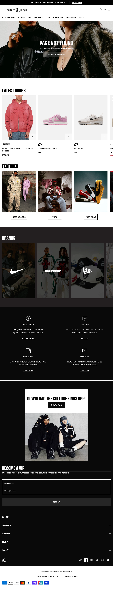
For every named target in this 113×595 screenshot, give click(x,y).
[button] (109, 9)
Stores (6, 525)
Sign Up (56, 502)
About (6, 533)
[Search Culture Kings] (101, 9)
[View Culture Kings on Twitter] (97, 560)
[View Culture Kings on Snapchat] (108, 560)
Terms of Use (41, 576)
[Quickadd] (32, 137)
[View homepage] (17, 9)
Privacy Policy (71, 576)
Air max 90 (78, 149)
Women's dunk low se (47, 149)
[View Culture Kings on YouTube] (102, 560)
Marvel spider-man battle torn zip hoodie (17, 150)
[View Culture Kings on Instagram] (91, 560)
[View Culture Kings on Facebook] (86, 560)
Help (5, 541)
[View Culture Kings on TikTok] (80, 560)
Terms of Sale (56, 576)
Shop (5, 517)
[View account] (105, 9)
